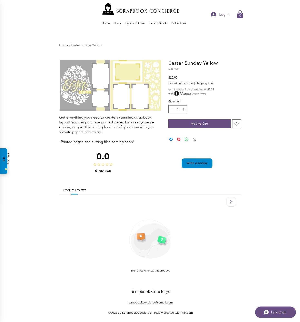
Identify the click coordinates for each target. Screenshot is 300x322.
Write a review (197, 163)
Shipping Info (204, 83)
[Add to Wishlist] (236, 123)
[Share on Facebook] (171, 139)
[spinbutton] (177, 109)
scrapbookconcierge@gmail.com (151, 302)
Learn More (199, 93)
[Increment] (184, 109)
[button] (240, 14)
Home (63, 45)
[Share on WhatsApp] (186, 139)
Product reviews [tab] (74, 190)
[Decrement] (171, 109)
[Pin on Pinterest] (178, 139)
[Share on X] (194, 139)
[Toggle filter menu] (231, 202)
